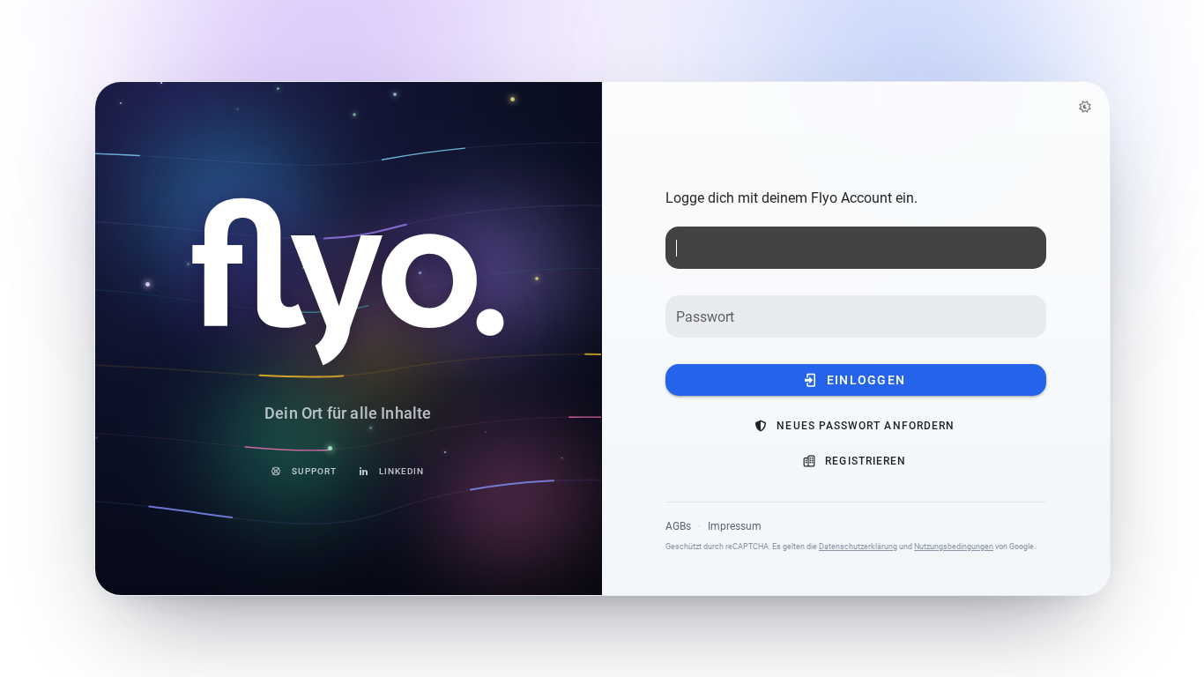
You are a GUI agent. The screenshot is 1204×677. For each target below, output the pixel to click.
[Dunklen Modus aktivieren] (1085, 106)
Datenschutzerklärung (858, 546)
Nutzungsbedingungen (953, 546)
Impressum (735, 526)
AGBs (678, 526)
